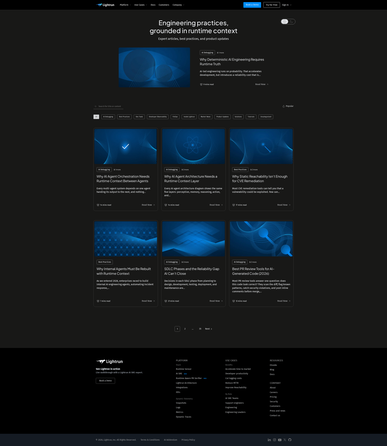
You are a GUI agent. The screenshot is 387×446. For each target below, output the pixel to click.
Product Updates (222, 117)
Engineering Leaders (235, 412)
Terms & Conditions (150, 440)
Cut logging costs (233, 378)
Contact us (275, 415)
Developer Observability (158, 117)
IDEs (178, 392)
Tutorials (251, 117)
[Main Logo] (105, 5)
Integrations (182, 387)
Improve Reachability (235, 387)
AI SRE (179, 373)
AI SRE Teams (231, 398)
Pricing (273, 397)
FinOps (175, 117)
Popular (290, 106)
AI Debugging (108, 117)
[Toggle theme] (288, 22)
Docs (153, 5)
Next (207, 329)
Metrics (179, 412)
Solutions (238, 117)
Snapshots (181, 403)
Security (274, 401)
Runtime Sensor (184, 369)
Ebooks (273, 365)
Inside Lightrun (189, 117)
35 (200, 329)
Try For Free (271, 5)
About (273, 387)
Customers (164, 5)
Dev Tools (139, 117)
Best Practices (124, 117)
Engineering (231, 407)
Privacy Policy (188, 440)
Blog (272, 369)
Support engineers (234, 403)
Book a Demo (252, 4)
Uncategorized (265, 117)
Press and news (277, 411)
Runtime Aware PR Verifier (189, 378)
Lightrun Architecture (186, 383)
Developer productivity (236, 373)
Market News (205, 117)
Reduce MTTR (232, 383)
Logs (178, 407)
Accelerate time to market (238, 369)
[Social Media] (269, 439)
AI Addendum (170, 440)
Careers (274, 392)
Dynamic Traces (183, 417)
